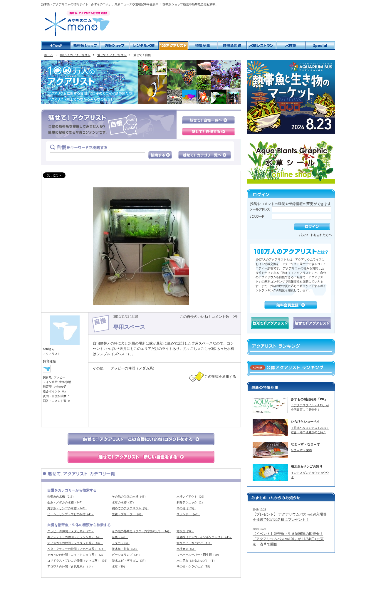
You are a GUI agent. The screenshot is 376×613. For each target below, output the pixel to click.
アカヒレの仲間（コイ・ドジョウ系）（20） (76, 554)
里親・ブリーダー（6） (127, 514)
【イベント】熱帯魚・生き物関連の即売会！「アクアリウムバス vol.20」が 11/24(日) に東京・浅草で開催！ (288, 539)
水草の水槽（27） (123, 502)
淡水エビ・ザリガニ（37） (129, 560)
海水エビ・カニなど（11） (194, 543)
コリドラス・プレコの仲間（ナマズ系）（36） (78, 560)
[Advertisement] (224, 23)
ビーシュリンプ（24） (126, 554)
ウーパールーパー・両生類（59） (199, 554)
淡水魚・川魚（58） (125, 548)
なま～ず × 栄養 (301, 450)
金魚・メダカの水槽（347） (65, 502)
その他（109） (186, 508)
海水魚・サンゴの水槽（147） (67, 508)
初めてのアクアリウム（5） (130, 508)
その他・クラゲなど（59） (194, 566)
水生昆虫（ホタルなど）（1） (196, 560)
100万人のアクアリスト (75, 55)
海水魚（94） (185, 531)
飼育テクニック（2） (190, 502)
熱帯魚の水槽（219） (61, 496)
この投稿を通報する (220, 376)
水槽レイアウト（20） (191, 496)
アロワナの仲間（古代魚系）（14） (70, 566)
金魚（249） (120, 537)
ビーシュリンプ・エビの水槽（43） (70, 514)
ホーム (48, 55)
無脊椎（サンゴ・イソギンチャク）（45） (204, 537)
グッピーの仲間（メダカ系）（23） (70, 531)
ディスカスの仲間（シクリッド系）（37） (75, 543)
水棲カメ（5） (186, 548)
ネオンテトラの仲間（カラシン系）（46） (75, 537)
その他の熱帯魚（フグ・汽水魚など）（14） (141, 531)
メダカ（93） (121, 543)
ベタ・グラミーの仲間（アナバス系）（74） (76, 548)
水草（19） (119, 566)
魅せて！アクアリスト (112, 55)
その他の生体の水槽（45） (129, 496)
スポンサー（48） (188, 514)
